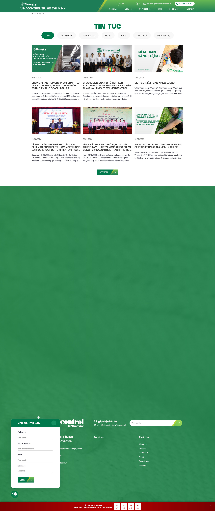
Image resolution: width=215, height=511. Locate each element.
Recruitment (173, 9)
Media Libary (163, 35)
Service (128, 9)
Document (142, 35)
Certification (145, 9)
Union (108, 35)
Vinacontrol (66, 35)
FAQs (124, 35)
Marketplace (88, 35)
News (159, 9)
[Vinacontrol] (43, 6)
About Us (113, 9)
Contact (190, 9)
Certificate (143, 452)
